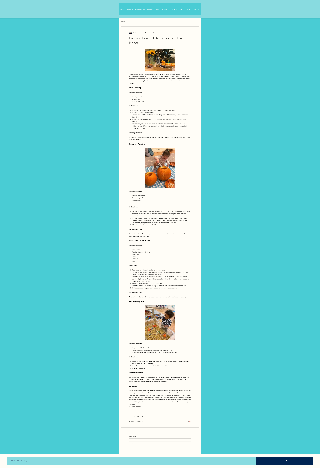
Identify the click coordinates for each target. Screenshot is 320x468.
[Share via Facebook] (130, 416)
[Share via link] (142, 416)
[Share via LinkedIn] (138, 416)
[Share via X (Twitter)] (134, 416)
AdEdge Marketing (21, 461)
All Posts (123, 21)
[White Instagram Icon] (283, 461)
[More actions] (190, 33)
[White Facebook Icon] (287, 461)
